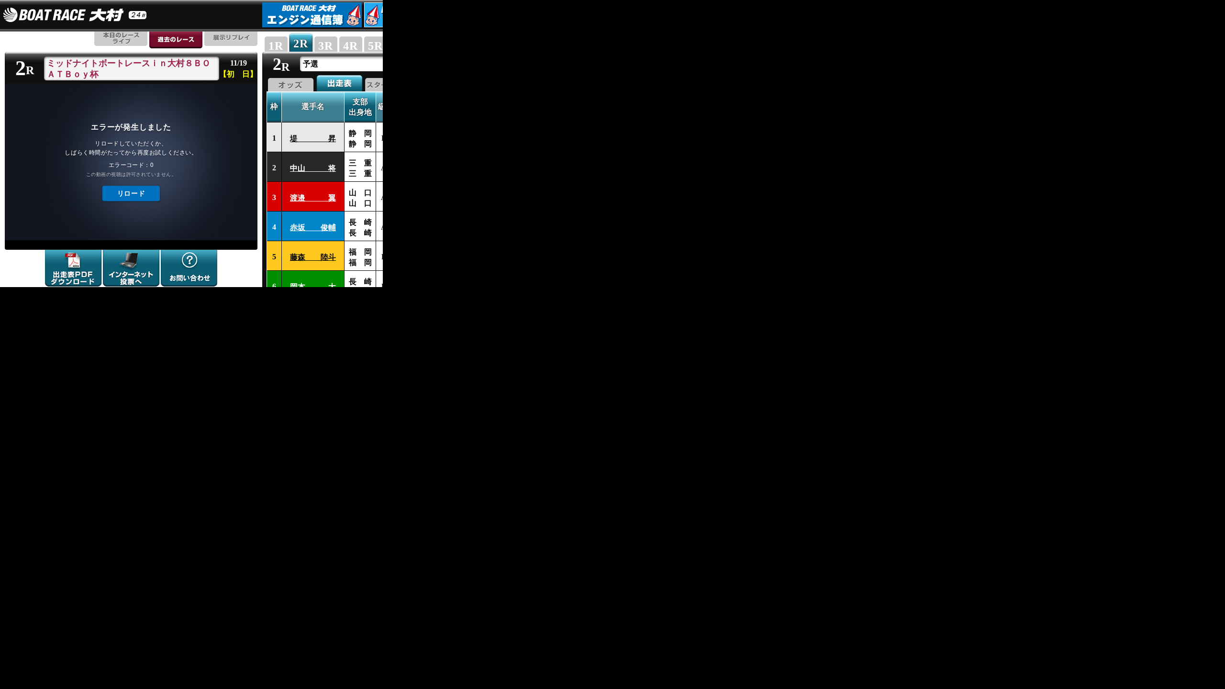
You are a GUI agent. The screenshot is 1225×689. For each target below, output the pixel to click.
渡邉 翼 (313, 198)
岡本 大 (313, 287)
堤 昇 (313, 138)
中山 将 (313, 168)
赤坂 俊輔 (313, 227)
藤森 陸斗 (313, 257)
